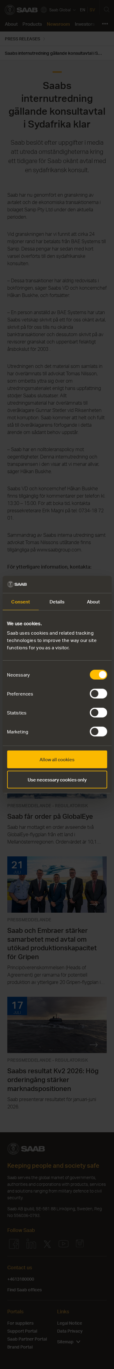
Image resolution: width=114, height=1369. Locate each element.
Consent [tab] (20, 601)
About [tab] (93, 601)
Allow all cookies (57, 759)
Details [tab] (57, 601)
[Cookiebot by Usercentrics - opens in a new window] (81, 584)
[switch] (98, 694)
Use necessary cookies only (57, 779)
